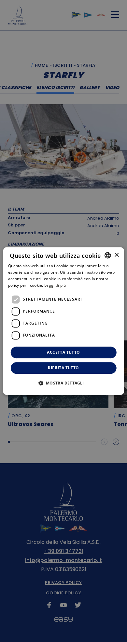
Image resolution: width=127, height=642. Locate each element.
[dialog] (63, 321)
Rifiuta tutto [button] (63, 368)
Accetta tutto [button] (63, 352)
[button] (63, 383)
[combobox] (107, 255)
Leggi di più (55, 285)
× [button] (116, 255)
